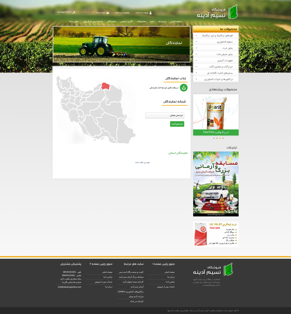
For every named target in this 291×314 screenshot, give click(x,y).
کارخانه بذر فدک (136, 301)
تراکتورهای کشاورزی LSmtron (130, 291)
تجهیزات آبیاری (225, 60)
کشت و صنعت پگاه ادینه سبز (131, 272)
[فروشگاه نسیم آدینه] (218, 19)
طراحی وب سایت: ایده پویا (178, 310)
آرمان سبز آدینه (137, 287)
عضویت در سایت (122, 13)
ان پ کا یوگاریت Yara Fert (216, 132)
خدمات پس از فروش (93, 21)
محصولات (141, 21)
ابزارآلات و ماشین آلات (221, 66)
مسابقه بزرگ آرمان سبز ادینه (131, 277)
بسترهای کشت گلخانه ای (220, 73)
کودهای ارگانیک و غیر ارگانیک (217, 35)
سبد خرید (100, 13)
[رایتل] (216, 246)
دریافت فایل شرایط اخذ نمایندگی (164, 88)
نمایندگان (111, 21)
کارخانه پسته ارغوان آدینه (133, 282)
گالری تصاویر (126, 21)
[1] (216, 216)
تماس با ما (74, 21)
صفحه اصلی (176, 21)
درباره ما (162, 21)
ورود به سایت (142, 13)
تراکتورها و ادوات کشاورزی (218, 79)
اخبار (152, 21)
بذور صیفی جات (225, 54)
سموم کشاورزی (225, 41)
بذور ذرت (228, 48)
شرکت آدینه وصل (136, 296)
